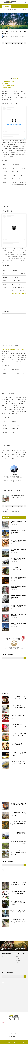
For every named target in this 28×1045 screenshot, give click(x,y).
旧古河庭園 (5, 511)
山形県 (3, 964)
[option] (7, 946)
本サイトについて (14, 1024)
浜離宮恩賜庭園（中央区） (8, 81)
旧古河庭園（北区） (7, 83)
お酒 (16, 964)
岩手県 (3, 958)
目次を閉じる (15, 78)
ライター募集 (14, 1031)
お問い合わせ (14, 1033)
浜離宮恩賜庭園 (15, 511)
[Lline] (12, 43)
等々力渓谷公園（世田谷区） (9, 85)
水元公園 (9, 511)
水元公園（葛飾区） (7, 87)
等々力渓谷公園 (21, 511)
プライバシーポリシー (14, 1029)
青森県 (3, 956)
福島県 (3, 966)
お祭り (17, 956)
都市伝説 (17, 962)
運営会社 (14, 1026)
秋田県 (3, 960)
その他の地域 (6, 6)
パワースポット (19, 960)
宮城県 (3, 962)
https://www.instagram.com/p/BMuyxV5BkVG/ (13, 349)
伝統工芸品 (18, 958)
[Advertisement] (14, 61)
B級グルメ (18, 966)
